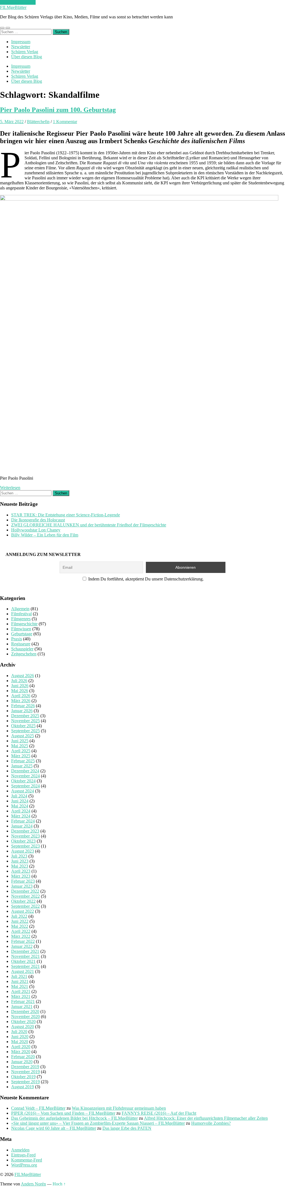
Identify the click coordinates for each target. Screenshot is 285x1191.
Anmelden (20, 1150)
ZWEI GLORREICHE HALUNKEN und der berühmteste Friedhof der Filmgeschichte (88, 525)
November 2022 (25, 896)
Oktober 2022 (23, 901)
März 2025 (20, 755)
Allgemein (20, 608)
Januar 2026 (22, 710)
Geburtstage (21, 633)
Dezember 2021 (25, 951)
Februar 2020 (23, 1056)
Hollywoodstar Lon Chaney (35, 530)
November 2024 (25, 775)
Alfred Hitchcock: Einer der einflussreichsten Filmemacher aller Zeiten (206, 1118)
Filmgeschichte (24, 623)
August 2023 (22, 851)
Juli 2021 (19, 976)
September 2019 (25, 1081)
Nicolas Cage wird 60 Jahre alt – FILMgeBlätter (53, 1128)
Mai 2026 (19, 690)
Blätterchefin (38, 121)
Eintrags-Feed (23, 1155)
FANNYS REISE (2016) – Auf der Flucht (159, 1113)
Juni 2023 (19, 861)
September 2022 (25, 906)
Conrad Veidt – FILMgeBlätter (38, 1108)
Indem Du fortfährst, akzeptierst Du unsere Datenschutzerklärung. (145, 579)
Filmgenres (21, 618)
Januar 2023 (22, 886)
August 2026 (22, 675)
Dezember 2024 (25, 770)
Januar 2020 (22, 1061)
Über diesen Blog (26, 56)
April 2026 (20, 695)
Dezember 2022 (25, 891)
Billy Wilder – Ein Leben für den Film (44, 535)
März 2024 (20, 816)
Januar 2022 (22, 946)
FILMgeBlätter (13, 7)
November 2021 (25, 956)
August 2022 (22, 911)
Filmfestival (21, 613)
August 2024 (22, 791)
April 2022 (20, 931)
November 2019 (25, 1071)
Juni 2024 (19, 801)
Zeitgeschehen (23, 653)
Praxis (16, 638)
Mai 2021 (19, 986)
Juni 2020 (19, 1036)
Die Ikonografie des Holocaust (38, 520)
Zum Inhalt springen (18, 2)
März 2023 (20, 876)
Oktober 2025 (23, 725)
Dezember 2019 (25, 1066)
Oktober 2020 (23, 1021)
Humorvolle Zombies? (211, 1123)
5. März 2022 (12, 121)
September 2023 (25, 846)
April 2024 (20, 811)
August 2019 (22, 1086)
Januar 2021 (22, 1006)
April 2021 (20, 991)
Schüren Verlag (24, 51)
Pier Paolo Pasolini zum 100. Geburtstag (58, 109)
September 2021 (25, 966)
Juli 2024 (19, 796)
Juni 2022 (19, 921)
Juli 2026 (19, 680)
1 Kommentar (65, 121)
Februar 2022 (23, 941)
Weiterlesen (10, 487)
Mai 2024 (19, 806)
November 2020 (25, 1016)
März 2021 (20, 996)
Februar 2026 (23, 705)
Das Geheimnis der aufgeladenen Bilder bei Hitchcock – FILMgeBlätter (74, 1118)
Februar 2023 (23, 881)
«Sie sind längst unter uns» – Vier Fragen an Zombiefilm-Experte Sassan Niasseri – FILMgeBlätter (98, 1123)
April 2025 (20, 750)
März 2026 (20, 700)
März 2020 (20, 1051)
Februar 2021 (23, 1001)
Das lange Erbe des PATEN (126, 1128)
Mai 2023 (19, 866)
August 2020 (22, 1026)
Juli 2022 (19, 916)
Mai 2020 (19, 1041)
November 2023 (25, 836)
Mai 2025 (19, 745)
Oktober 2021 (23, 961)
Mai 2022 (19, 926)
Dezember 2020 (25, 1011)
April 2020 (20, 1046)
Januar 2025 (22, 765)
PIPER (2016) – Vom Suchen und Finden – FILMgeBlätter (63, 1113)
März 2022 (20, 936)
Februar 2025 (23, 760)
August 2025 (22, 735)
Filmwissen (21, 628)
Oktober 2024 (23, 780)
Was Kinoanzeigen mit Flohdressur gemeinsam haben (119, 1108)
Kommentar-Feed (26, 1160)
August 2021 (22, 971)
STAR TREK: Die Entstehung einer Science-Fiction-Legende (65, 514)
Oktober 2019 (23, 1076)
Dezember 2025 (25, 715)
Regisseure (20, 643)
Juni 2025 (19, 740)
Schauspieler (22, 648)
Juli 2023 (19, 856)
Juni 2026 (19, 685)
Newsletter (20, 46)
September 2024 (25, 786)
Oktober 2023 (23, 841)
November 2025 (25, 720)
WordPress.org (24, 1165)
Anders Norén (33, 1184)
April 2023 (20, 871)
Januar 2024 (22, 826)
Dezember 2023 (25, 831)
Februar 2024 (23, 821)
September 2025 (25, 730)
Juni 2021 (19, 981)
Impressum (20, 41)
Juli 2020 (19, 1031)
